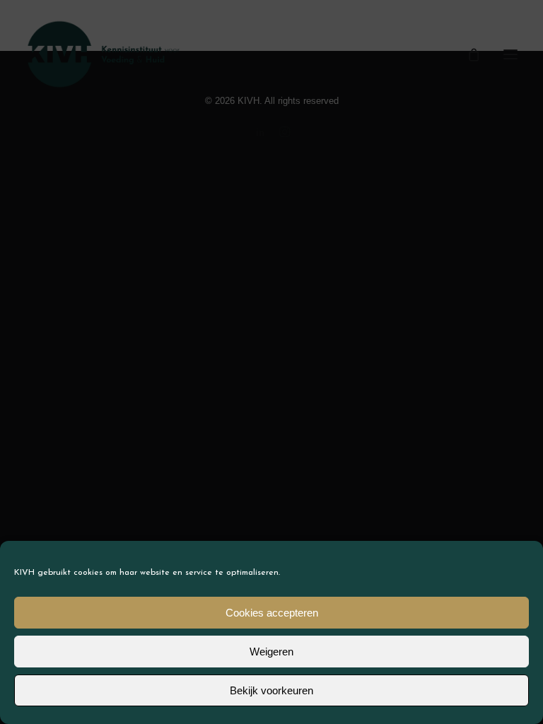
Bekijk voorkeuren (271, 690)
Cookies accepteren (272, 613)
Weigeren (271, 652)
